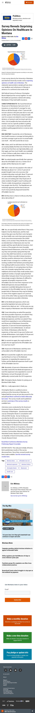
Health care (10, 471)
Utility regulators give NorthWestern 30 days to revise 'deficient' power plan (16, 556)
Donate (30, 2)
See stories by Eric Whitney (19, 496)
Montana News (11, 460)
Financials (5, 689)
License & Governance (9, 688)
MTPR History (6, 681)
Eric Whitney (15, 484)
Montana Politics (26, 464)
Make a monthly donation (17, 619)
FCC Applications (7, 691)
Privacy (5, 684)
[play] (2, 711)
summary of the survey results (18, 401)
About (4, 677)
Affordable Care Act (24, 460)
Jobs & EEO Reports (8, 693)
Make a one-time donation (17, 635)
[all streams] (33, 711)
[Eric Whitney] (5, 486)
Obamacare (24, 468)
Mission (5, 680)
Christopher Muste (12, 468)
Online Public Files (7, 692)
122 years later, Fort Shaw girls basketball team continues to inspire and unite (16, 535)
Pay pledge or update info (17, 652)
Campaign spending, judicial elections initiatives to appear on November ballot (17, 549)
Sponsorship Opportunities (10, 682)
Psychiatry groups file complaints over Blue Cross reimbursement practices (16, 564)
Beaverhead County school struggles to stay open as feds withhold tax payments (17, 571)
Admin (5, 685)
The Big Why (6, 506)
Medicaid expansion (12, 464)
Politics (17, 16)
